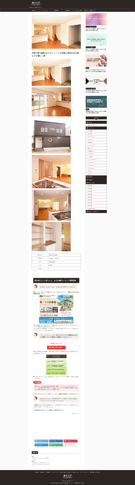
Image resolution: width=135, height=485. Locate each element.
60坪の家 (90, 200)
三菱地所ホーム (91, 151)
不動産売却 (67, 10)
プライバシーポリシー (84, 472)
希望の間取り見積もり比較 (55, 347)
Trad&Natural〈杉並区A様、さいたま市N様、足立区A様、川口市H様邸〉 (41, 464)
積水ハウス (90, 148)
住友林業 (90, 142)
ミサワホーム (91, 162)
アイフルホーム (91, 165)
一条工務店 (90, 130)
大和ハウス (90, 174)
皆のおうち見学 (79, 10)
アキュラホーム (91, 168)
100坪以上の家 (91, 208)
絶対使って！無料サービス (90, 10)
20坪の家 (90, 188)
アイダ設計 (90, 156)
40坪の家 (90, 194)
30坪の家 (90, 191)
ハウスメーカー (45, 10)
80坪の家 (90, 205)
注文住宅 (34, 10)
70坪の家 (90, 202)
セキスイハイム (91, 136)
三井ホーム (90, 171)
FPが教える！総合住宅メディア (68, 480)
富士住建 (90, 133)
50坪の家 (90, 197)
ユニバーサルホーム (92, 159)
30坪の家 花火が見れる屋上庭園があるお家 (40, 458)
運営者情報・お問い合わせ (95, 472)
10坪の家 (90, 185)
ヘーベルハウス (91, 145)
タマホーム (90, 139)
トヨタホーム (91, 153)
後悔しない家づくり (92, 125)
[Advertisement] (56, 427)
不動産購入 (56, 10)
